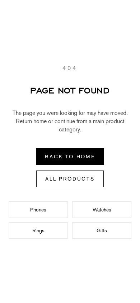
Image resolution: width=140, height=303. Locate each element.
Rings (38, 230)
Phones (38, 209)
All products (70, 179)
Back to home (70, 156)
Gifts (102, 230)
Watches (102, 209)
